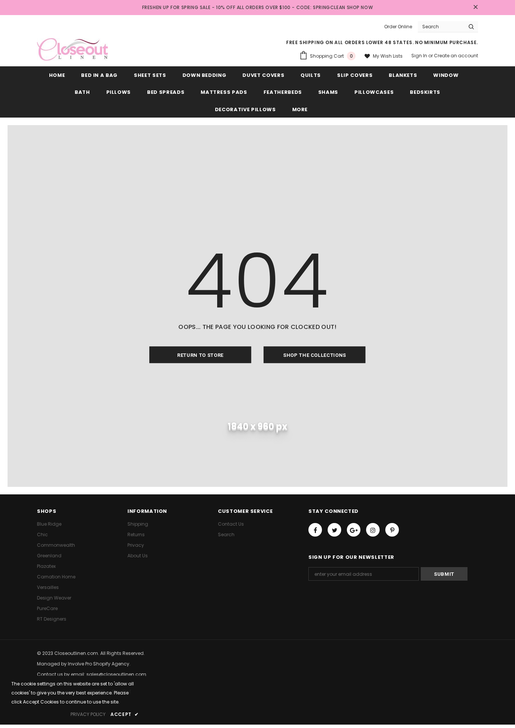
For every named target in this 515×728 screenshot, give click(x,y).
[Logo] (72, 49)
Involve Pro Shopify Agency (98, 664)
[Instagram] (373, 530)
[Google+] (353, 530)
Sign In (419, 55)
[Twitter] (334, 530)
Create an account (456, 55)
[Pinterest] (392, 530)
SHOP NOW (360, 7)
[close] (475, 7)
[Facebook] (315, 530)
